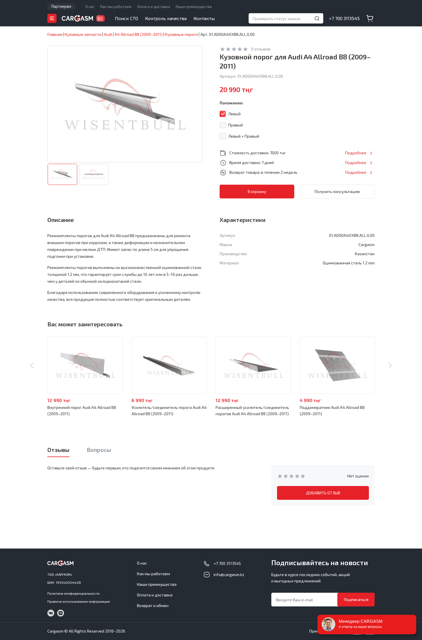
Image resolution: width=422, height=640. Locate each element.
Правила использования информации (78, 601)
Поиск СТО (126, 18)
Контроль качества (166, 18)
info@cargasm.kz (229, 574)
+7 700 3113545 (344, 18)
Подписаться (356, 599)
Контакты (204, 18)
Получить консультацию (337, 191)
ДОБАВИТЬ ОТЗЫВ (323, 492)
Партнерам (61, 6)
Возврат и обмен (153, 605)
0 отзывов (260, 48)
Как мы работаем (115, 6)
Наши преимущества (194, 6)
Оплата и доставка (153, 6)
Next (390, 365)
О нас (89, 6)
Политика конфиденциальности (73, 593)
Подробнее (355, 152)
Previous (32, 365)
